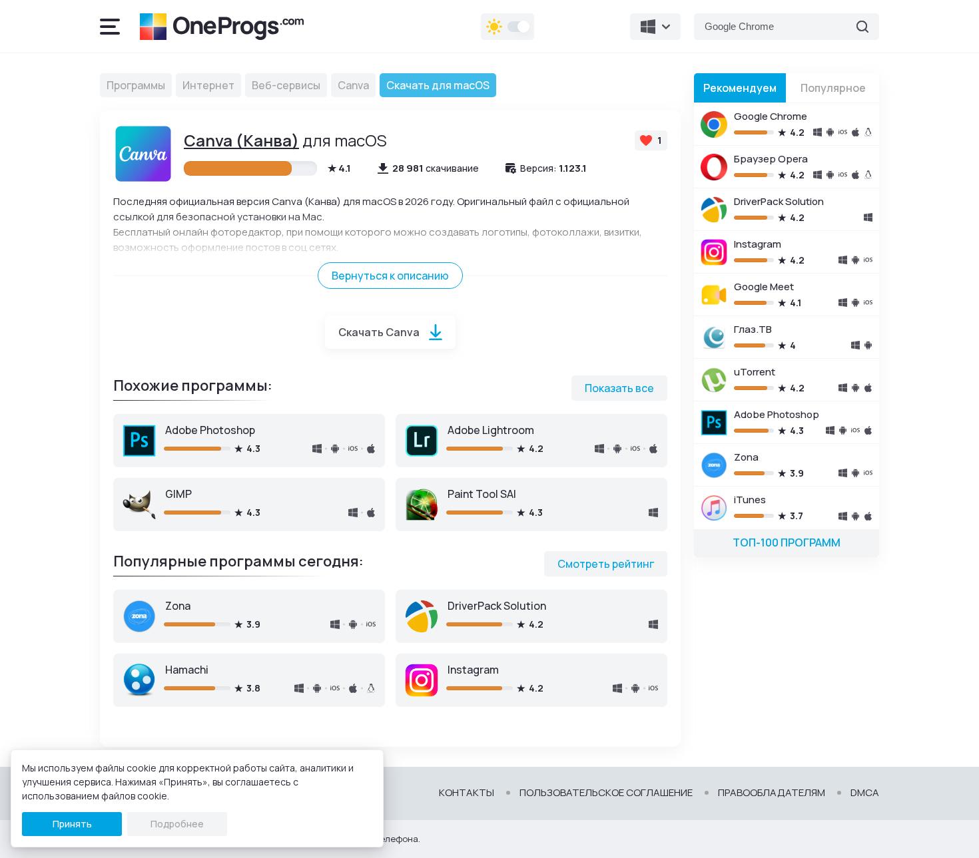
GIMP (178, 494)
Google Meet (764, 287)
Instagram (473, 669)
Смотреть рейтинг (605, 563)
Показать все (619, 388)
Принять (72, 823)
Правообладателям (771, 792)
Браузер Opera (771, 159)
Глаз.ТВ (753, 329)
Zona (177, 605)
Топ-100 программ (786, 542)
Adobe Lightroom (491, 430)
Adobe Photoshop (210, 430)
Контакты (466, 792)
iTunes (750, 500)
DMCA (864, 792)
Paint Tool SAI (482, 494)
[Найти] (862, 26)
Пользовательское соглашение (606, 792)
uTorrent (754, 372)
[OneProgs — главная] (222, 26)
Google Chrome (770, 116)
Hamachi (186, 669)
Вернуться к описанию (390, 275)
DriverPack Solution (497, 605)
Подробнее (177, 823)
